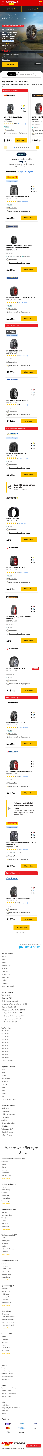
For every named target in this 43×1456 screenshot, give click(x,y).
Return (4, 1413)
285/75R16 (5, 1057)
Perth (3, 1238)
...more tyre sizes (7, 1060)
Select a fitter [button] (6, 60)
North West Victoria (8, 1325)
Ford (3, 1072)
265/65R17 (5, 1043)
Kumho (4, 962)
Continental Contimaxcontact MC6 (13, 1016)
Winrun (4, 956)
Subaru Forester (7, 1135)
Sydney (4, 1263)
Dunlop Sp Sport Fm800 (10, 1022)
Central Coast (6, 1269)
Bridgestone (6, 965)
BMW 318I (5, 1126)
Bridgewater (6, 1226)
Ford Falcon (6, 1108)
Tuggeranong (6, 1175)
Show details (10, 64)
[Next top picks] (37, 147)
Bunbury (4, 1246)
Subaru (4, 1087)
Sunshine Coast (7, 1302)
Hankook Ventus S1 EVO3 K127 (12, 1013)
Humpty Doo (6, 1198)
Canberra (5, 1161)
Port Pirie (5, 1223)
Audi (3, 1090)
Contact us (5, 1405)
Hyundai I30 (5, 1117)
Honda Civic (5, 1111)
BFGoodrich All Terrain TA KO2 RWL (13, 1010)
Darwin (4, 1187)
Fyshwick (5, 1170)
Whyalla (4, 1218)
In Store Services (7, 1376)
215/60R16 (5, 1034)
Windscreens (6, 1379)
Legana (4, 1345)
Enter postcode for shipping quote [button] (10, 56)
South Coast (6, 1277)
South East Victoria (8, 1319)
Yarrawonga (5, 1201)
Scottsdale (5, 1350)
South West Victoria (8, 1317)
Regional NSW (6, 1274)
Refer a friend (6, 1396)
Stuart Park (5, 1195)
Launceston (5, 1342)
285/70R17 (5, 1055)
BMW (3, 1069)
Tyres (10, 15)
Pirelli (3, 959)
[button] (10, 45)
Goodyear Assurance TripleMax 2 (13, 1019)
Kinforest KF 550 (7, 998)
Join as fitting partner (9, 1393)
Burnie (4, 1337)
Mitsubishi (5, 1081)
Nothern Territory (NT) (9, 1184)
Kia (3, 1096)
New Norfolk (6, 1348)
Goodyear (5, 983)
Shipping (5, 1410)
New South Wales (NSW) (10, 1260)
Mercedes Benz (7, 1078)
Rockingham (6, 1240)
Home (4, 15)
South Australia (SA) (9, 1210)
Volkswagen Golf (7, 1129)
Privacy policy (6, 1391)
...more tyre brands (8, 986)
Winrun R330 (6, 995)
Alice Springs (6, 1190)
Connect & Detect (7, 1374)
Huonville (5, 1339)
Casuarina (5, 1192)
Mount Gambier (7, 1215)
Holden (4, 1093)
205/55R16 (5, 1031)
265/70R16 (5, 1046)
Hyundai (4, 1084)
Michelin (4, 968)
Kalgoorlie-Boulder (8, 1249)
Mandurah (5, 1243)
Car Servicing (6, 1371)
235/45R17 (5, 1037)
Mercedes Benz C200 (8, 1123)
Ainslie (4, 1164)
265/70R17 (5, 1049)
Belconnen (5, 1173)
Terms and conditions (9, 1388)
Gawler (4, 1221)
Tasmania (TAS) (7, 1334)
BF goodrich (6, 974)
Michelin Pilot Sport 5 (9, 1007)
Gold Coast (5, 1294)
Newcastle (5, 1266)
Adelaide (4, 1212)
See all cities (6, 1178)
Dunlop (4, 980)
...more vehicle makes (9, 1099)
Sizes (16, 15)
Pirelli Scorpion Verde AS (10, 1001)
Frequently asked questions (11, 1408)
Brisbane (5, 1288)
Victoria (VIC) (6, 1311)
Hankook (5, 971)
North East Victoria (8, 1322)
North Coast (6, 1271)
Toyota (4, 1075)
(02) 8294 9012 (29, 947)
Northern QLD (6, 1300)
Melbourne (5, 1314)
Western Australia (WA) (10, 1235)
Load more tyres (21, 927)
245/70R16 (5, 1040)
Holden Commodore (8, 1114)
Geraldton (5, 1252)
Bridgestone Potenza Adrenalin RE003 (14, 1004)
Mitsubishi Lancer (7, 1132)
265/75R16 (5, 1052)
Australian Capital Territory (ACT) (13, 1159)
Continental (5, 977)
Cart (42, 1)
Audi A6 (4, 1120)
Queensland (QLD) (8, 1286)
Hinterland (5, 1297)
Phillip (4, 1167)
